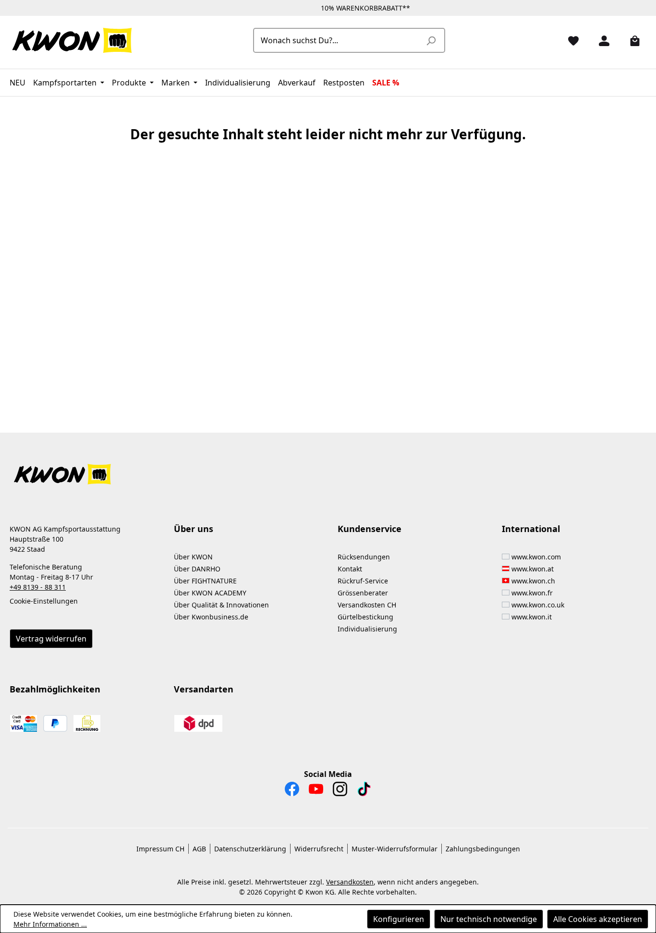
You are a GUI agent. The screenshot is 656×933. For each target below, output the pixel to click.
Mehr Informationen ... (50, 924)
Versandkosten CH (367, 604)
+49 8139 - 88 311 (38, 587)
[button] (328, 468)
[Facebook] (292, 791)
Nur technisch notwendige (488, 919)
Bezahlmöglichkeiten (55, 689)
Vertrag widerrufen (51, 638)
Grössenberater (363, 592)
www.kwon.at (532, 568)
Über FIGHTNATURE (205, 580)
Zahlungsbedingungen (483, 848)
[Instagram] (340, 791)
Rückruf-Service (363, 580)
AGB (199, 848)
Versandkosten (350, 881)
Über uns (193, 528)
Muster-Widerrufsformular (394, 848)
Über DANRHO (197, 568)
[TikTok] (364, 791)
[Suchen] (431, 40)
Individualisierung (367, 628)
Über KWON (193, 556)
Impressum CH (160, 848)
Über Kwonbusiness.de (211, 616)
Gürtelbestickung (365, 616)
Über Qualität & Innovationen (221, 604)
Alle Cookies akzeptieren (597, 919)
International (531, 528)
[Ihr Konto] (600, 40)
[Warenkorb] (631, 40)
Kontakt (350, 568)
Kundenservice (369, 528)
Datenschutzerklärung (250, 848)
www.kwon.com (536, 556)
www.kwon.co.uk (537, 604)
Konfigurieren (398, 919)
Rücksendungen (364, 556)
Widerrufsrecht (318, 848)
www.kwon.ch (533, 580)
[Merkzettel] (569, 40)
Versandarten (203, 689)
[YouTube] (316, 791)
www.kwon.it (531, 616)
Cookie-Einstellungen (44, 601)
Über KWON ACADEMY (210, 592)
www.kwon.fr (532, 592)
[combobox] (338, 40)
